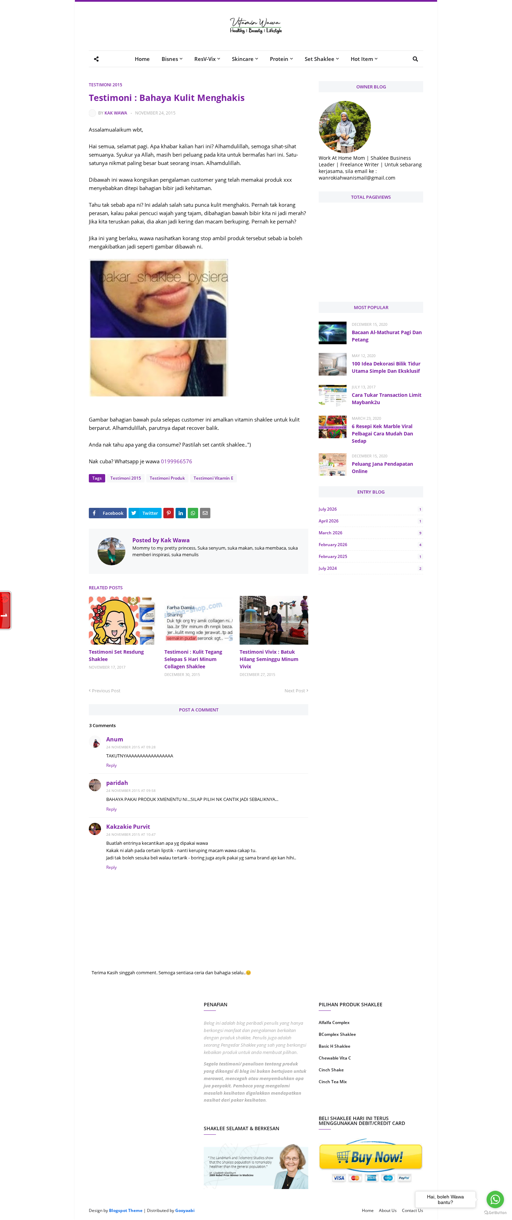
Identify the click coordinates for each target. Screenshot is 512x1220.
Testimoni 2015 (105, 85)
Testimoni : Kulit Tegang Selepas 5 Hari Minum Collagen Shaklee (193, 659)
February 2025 (370, 556)
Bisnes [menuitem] (170, 58)
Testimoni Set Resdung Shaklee (116, 655)
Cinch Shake (331, 1070)
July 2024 (370, 568)
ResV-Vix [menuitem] (205, 58)
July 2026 (370, 509)
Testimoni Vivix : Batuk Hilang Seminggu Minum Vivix (269, 659)
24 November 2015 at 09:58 (131, 790)
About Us (388, 1210)
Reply (111, 765)
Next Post (295, 690)
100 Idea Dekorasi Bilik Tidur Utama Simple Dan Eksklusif (386, 367)
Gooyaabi (185, 1210)
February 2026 (370, 545)
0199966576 (176, 461)
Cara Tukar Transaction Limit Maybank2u (386, 399)
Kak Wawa (115, 113)
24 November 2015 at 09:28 (131, 747)
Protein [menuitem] (279, 58)
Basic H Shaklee (334, 1046)
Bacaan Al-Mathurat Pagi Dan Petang (387, 336)
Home (368, 1210)
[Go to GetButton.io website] (495, 1213)
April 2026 (370, 521)
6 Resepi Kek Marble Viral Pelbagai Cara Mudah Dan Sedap (382, 433)
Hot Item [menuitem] (362, 58)
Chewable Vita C (335, 1058)
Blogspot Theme (125, 1210)
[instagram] (344, 1103)
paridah (117, 783)
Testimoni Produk (167, 478)
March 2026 (370, 533)
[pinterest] (398, 1103)
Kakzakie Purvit (128, 827)
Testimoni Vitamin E (213, 478)
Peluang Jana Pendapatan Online (382, 467)
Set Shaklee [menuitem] (319, 58)
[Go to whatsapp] (495, 1199)
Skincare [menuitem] (243, 58)
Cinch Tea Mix (333, 1082)
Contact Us (412, 1210)
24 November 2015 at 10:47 (131, 834)
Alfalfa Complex (334, 1022)
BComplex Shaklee (337, 1034)
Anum (114, 739)
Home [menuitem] (142, 58)
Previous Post (106, 690)
